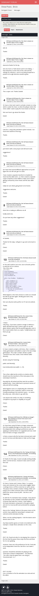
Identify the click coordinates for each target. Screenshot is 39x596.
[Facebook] (3, 587)
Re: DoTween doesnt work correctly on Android (19, 123)
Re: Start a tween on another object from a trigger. (19, 41)
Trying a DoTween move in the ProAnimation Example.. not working (22, 477)
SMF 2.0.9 (3, 590)
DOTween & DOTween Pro (13, 41)
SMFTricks (9, 592)
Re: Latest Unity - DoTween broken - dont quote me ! (20, 316)
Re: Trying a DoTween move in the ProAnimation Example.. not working (22, 452)
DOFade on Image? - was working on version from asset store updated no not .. (21, 418)
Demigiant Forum (9, 2)
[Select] (7, 269)
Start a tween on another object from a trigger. (18, 99)
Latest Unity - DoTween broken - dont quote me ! (19, 343)
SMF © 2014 (10, 590)
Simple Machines (18, 590)
